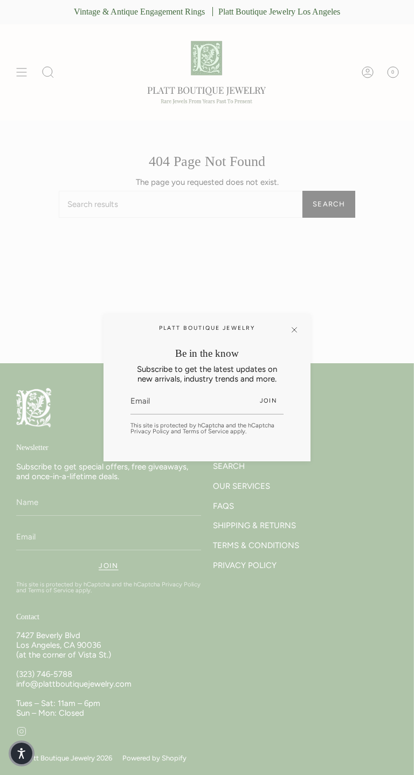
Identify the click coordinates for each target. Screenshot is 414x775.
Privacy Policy (149, 431)
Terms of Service (206, 431)
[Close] (294, 329)
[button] (21, 753)
